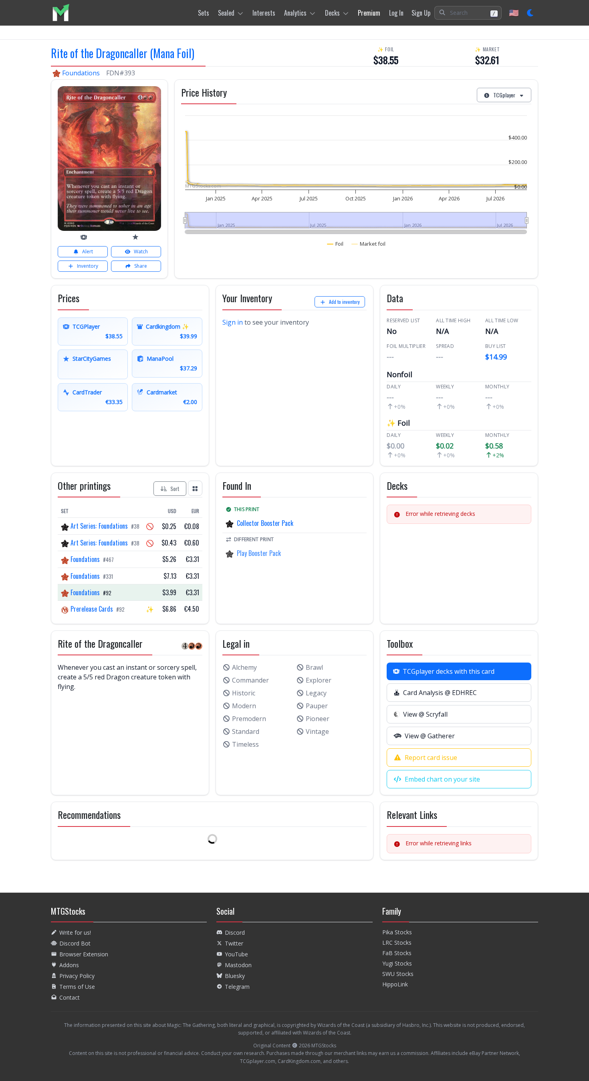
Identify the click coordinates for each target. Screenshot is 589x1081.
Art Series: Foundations (99, 526)
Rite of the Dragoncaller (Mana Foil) (122, 53)
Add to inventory (344, 301)
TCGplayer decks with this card (448, 671)
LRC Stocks (396, 942)
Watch (141, 251)
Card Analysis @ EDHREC (440, 692)
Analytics (295, 13)
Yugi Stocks (397, 963)
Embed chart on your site (442, 779)
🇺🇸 (514, 12)
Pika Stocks (397, 932)
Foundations (81, 73)
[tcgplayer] (84, 237)
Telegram (237, 986)
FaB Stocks (396, 953)
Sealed (226, 13)
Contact (69, 997)
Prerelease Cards (92, 609)
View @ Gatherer (430, 735)
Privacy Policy (77, 976)
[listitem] (61, 12)
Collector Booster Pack (265, 523)
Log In (396, 13)
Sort (175, 488)
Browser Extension (83, 954)
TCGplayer (504, 95)
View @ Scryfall (425, 714)
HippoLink (395, 984)
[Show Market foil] (368, 243)
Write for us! (75, 932)
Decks (332, 13)
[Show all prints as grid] (195, 488)
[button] (468, 13)
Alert (87, 251)
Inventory (87, 266)
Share (140, 266)
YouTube (236, 954)
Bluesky (235, 976)
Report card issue (431, 757)
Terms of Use (77, 986)
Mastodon (238, 965)
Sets (203, 13)
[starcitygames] (135, 236)
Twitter (234, 943)
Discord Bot (75, 943)
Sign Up (420, 13)
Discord (235, 932)
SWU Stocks (398, 974)
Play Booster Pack (259, 553)
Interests (263, 13)
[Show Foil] (335, 243)
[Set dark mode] (531, 13)
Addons (69, 965)
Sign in (232, 322)
